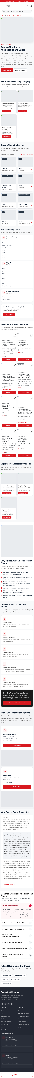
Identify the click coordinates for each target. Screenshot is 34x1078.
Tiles (2, 1013)
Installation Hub (5, 1024)
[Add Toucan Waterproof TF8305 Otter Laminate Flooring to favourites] (14, 431)
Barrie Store (7, 775)
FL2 (3, 242)
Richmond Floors (6, 975)
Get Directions (17, 745)
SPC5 (3, 276)
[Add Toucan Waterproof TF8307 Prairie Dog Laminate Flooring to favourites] (31, 364)
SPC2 (3, 268)
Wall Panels (4, 1019)
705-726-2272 (7, 782)
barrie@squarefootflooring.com (11, 1063)
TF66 (3, 250)
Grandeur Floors (15, 979)
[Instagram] (5, 1004)
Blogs (19, 1027)
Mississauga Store (9, 734)
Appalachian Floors (20, 975)
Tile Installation (22, 1010)
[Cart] (31, 6)
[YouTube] (8, 1004)
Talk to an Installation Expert (17, 703)
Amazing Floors (6, 983)
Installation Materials (6, 1021)
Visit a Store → (9, 314)
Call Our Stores (18, 1075)
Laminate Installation (23, 1016)
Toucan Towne (6, 299)
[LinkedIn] (11, 1004)
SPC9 (3, 283)
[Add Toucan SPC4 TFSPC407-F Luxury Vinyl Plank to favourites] (14, 398)
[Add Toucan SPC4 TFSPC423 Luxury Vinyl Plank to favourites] (31, 335)
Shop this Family (6, 493)
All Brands (3, 1027)
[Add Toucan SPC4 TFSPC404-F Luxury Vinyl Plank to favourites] (31, 431)
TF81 (3, 255)
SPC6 (3, 278)
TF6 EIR (4, 247)
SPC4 (3, 273)
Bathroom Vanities (5, 1016)
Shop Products (6, 70)
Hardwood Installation (23, 1013)
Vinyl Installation (22, 1019)
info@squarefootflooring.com (11, 1045)
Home (3, 15)
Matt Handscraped (7, 245)
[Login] (28, 6)
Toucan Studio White (7, 297)
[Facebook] (2, 1004)
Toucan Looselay (6, 286)
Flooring (3, 1010)
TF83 (3, 257)
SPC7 (3, 281)
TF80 (3, 252)
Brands (8, 15)
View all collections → (27, 154)
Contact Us (4, 1029)
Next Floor (5, 979)
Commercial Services (23, 1024)
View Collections (20, 70)
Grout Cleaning (22, 1021)
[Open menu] (3, 5)
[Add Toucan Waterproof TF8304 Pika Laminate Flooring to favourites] (14, 335)
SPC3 (3, 271)
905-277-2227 (7, 741)
